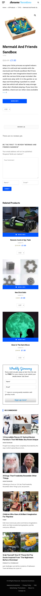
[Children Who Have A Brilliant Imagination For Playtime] (20, 501)
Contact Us (21, 591)
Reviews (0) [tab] (21, 127)
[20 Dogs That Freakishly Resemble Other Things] (20, 463)
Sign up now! (21, 400)
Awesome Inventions (13, 585)
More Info (14, 101)
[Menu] (3, 2)
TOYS (19, 7)
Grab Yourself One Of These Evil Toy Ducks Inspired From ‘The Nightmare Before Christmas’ (18, 557)
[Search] (38, 2)
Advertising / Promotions (17, 588)
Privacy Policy (27, 585)
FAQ (35, 585)
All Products (11, 7)
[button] (35, 15)
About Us (31, 588)
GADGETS (20, 242)
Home (4, 7)
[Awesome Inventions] (20, 2)
